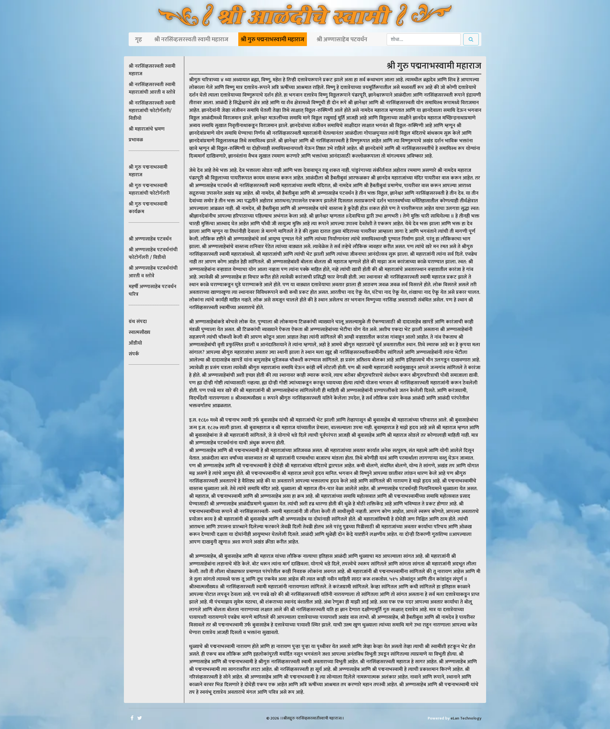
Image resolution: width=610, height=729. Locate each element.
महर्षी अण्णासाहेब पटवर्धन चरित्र (152, 290)
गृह (138, 39)
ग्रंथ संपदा (138, 321)
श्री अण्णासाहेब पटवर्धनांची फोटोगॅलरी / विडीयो (153, 254)
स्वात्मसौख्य (139, 332)
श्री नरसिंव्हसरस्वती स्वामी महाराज (191, 39)
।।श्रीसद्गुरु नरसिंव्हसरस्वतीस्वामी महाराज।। (312, 718)
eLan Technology (466, 718)
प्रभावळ (136, 140)
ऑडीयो (135, 343)
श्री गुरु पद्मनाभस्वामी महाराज (272, 39)
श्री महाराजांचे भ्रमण (147, 129)
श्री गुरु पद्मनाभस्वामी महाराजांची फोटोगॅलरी (149, 189)
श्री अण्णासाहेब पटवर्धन (342, 39)
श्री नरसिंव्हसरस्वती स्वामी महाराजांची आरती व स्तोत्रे (152, 88)
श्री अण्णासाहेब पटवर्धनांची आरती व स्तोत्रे (153, 272)
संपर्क (134, 354)
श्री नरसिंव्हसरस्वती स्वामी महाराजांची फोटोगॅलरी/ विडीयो (152, 111)
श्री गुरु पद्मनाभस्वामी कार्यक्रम (148, 208)
